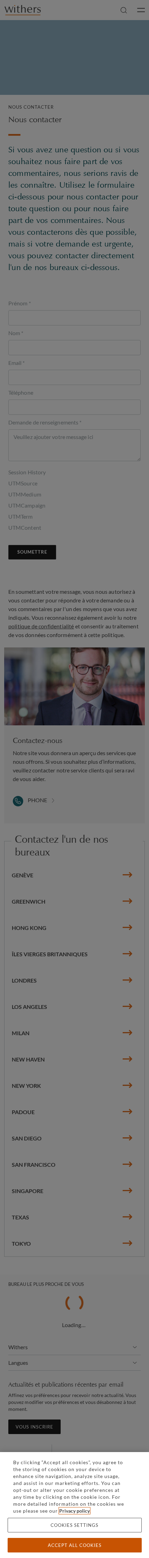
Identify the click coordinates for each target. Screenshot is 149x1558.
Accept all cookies (75, 1545)
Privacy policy (74, 1511)
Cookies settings (74, 1525)
